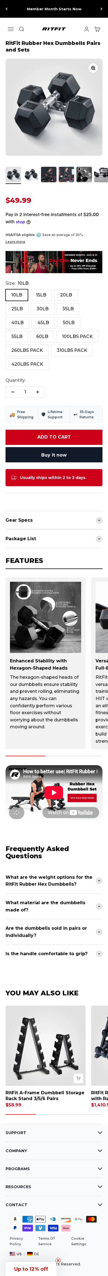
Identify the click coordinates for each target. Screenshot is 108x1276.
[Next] (101, 9)
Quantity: (16, 380)
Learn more (15, 242)
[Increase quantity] (38, 392)
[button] (31, 1269)
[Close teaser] (58, 1260)
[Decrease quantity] (13, 392)
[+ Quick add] (78, 1078)
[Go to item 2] (31, 175)
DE (36, 1254)
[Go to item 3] (48, 175)
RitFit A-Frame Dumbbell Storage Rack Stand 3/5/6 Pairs (45, 1095)
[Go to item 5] (84, 175)
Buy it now (54, 455)
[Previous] (6, 9)
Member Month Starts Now (54, 9)
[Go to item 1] (13, 175)
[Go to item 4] (66, 175)
